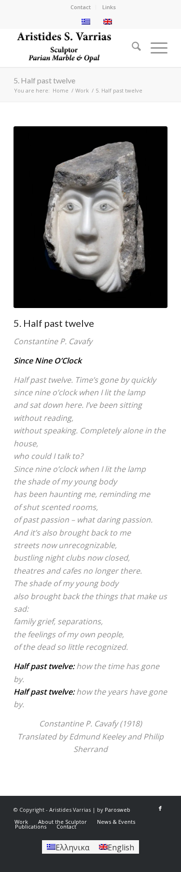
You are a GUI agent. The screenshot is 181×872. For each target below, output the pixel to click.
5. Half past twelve (44, 80)
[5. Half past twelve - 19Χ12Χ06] (90, 217)
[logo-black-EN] (75, 47)
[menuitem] (81, 7)
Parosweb (117, 809)
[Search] (131, 47)
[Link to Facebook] (160, 808)
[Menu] (154, 47)
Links (109, 7)
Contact (80, 7)
